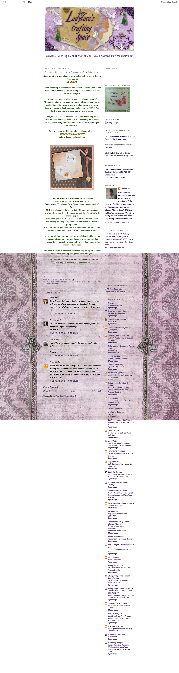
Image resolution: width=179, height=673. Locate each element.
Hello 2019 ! (112, 322)
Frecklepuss (113, 398)
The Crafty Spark (115, 614)
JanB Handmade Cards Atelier (121, 420)
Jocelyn (53, 320)
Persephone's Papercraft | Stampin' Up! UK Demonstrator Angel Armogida (119, 525)
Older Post (96, 391)
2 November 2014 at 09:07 (64, 313)
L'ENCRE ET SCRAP (116, 451)
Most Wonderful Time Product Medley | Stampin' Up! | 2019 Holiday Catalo (119, 618)
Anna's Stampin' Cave (117, 311)
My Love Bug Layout (116, 367)
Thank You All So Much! (117, 531)
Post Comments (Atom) (66, 396)
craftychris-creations (116, 373)
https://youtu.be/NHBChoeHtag (120, 629)
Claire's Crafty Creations (118, 336)
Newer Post (48, 391)
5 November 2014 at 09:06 (64, 381)
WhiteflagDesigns (115, 643)
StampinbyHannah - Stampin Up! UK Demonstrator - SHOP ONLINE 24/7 (120, 590)
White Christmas (114, 560)
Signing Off (112, 330)
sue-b (52, 297)
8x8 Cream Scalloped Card (63, 282)
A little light (112, 637)
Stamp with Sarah (115, 565)
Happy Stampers (115, 408)
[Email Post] (72, 279)
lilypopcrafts (113, 462)
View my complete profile (117, 222)
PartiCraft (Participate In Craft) (121, 503)
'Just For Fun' (114, 431)
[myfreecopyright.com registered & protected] (120, 292)
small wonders (114, 557)
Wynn (52, 362)
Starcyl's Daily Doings (117, 603)
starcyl (52, 339)
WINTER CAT (113, 351)
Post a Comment (50, 387)
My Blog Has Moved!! (116, 314)
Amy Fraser (113, 303)
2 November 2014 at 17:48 (64, 356)
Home (72, 391)
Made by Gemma (115, 472)
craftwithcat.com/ (115, 356)
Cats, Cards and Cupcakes (119, 328)
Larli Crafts (112, 441)
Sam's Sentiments (115, 537)
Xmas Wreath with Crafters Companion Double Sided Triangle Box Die (118, 390)
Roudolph (111, 485)
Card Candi (82, 282)
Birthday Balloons (115, 305)
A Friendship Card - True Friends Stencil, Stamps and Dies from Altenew (121, 495)
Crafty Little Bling (115, 364)
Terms (110, 414)
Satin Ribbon (52, 284)
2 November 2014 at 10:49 (64, 333)
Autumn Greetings (115, 506)
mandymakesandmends (118, 482)
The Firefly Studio (115, 626)
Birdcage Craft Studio (117, 319)
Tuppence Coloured (116, 635)
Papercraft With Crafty (117, 491)
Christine (58, 279)
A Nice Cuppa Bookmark (118, 359)
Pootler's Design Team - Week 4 (120, 539)
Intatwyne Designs (116, 412)
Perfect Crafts (113, 511)
